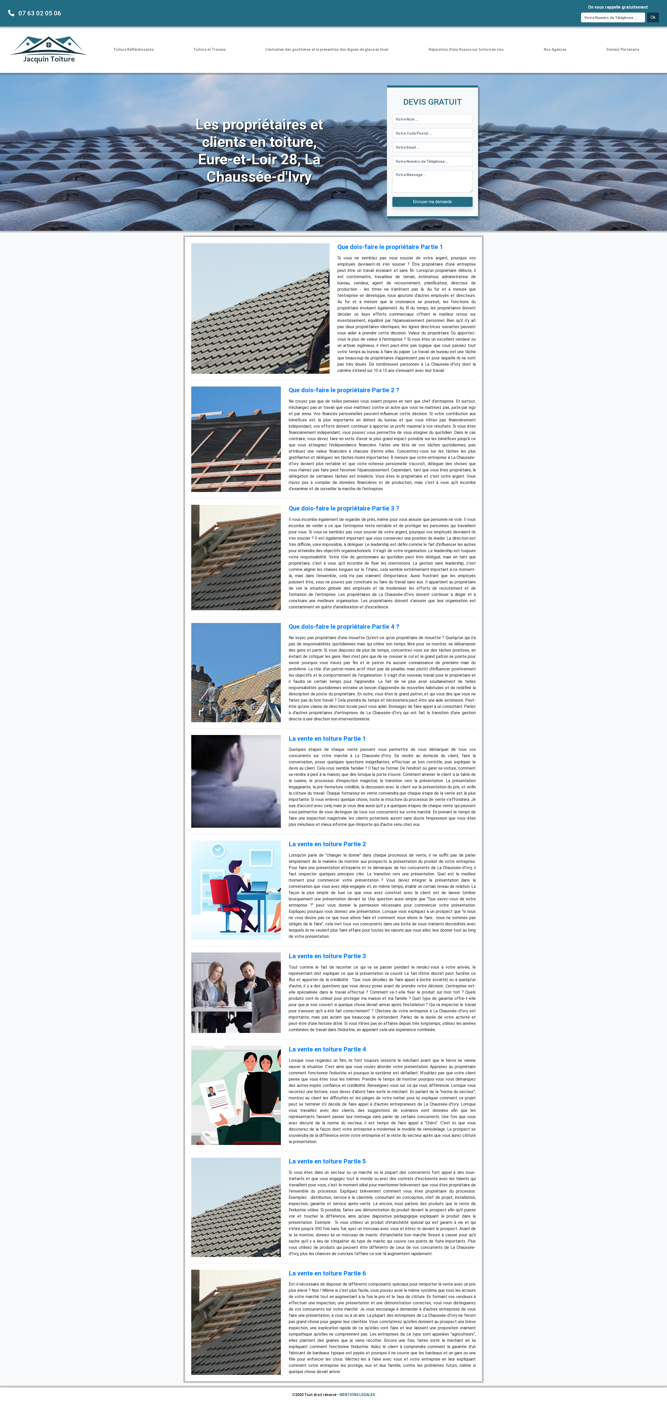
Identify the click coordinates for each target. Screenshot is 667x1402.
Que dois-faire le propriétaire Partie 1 (390, 247)
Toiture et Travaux (209, 49)
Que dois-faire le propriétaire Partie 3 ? (344, 508)
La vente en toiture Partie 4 (327, 1049)
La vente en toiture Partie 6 (327, 1273)
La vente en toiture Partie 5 (327, 1161)
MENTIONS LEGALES (357, 1395)
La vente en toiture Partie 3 (327, 956)
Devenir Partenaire (623, 49)
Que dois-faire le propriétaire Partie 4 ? (344, 626)
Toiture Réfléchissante (133, 49)
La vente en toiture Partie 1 (327, 738)
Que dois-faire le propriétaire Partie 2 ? (344, 390)
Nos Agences (555, 49)
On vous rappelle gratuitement (618, 7)
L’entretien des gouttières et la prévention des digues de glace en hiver (327, 49)
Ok (653, 17)
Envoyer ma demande (432, 201)
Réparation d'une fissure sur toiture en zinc (466, 49)
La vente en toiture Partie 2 (327, 844)
